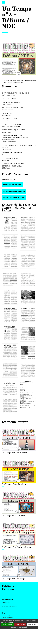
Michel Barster (6, 115)
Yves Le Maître (6, 121)
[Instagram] (5, 613)
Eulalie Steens (6, 168)
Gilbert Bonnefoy (7, 104)
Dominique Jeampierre (8, 141)
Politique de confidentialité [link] (19, 627)
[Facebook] (3, 613)
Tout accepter (8, 624)
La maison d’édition (7, 616)
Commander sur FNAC (12, 184)
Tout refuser (21, 624)
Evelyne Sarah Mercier (8, 95)
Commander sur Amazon (14, 191)
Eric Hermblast (6, 149)
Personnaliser (32, 624)
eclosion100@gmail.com (10, 606)
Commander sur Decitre (13, 197)
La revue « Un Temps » (7, 618)
